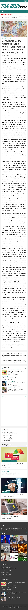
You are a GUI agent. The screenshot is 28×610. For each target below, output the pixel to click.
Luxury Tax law (5, 437)
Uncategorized (18, 370)
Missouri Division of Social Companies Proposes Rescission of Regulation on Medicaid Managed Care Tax (14, 355)
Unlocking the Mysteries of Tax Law (10, 377)
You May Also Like (7, 445)
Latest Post (6, 367)
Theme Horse (22, 606)
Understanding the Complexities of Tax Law (13, 494)
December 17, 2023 (6, 379)
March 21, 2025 (11, 374)
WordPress (18, 607)
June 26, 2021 (5, 55)
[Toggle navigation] (2, 11)
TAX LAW (11, 606)
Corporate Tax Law (6, 38)
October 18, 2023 (11, 390)
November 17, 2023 (12, 385)
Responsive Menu (25, 1)
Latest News (5, 579)
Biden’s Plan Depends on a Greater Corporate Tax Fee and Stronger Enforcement (13, 361)
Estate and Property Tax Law (8, 434)
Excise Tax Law (5, 435)
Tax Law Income (11, 370)
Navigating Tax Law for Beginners (16, 389)
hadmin (9, 55)
